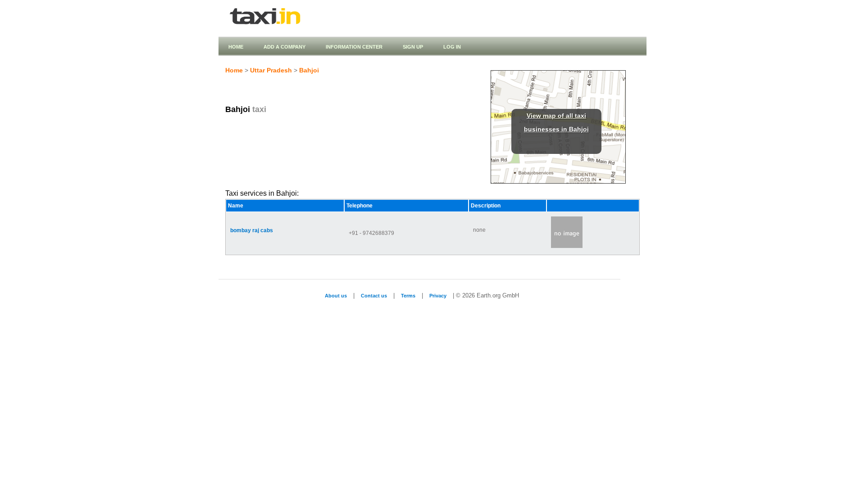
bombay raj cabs (251, 230)
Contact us (374, 295)
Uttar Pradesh (271, 70)
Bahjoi (309, 70)
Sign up (413, 47)
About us (336, 295)
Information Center (354, 47)
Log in (452, 47)
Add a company (284, 47)
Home (235, 47)
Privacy (437, 295)
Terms (408, 295)
